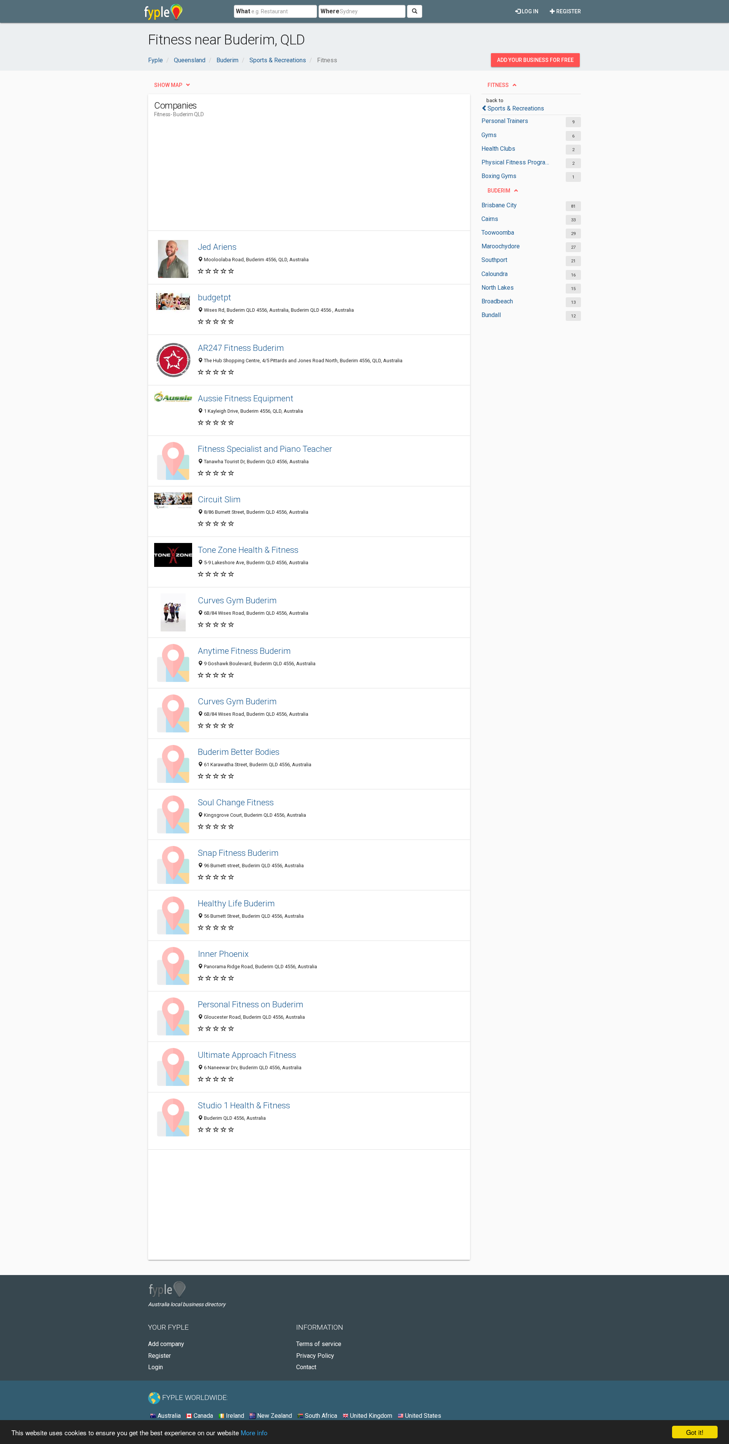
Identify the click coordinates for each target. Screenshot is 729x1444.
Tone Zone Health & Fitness (248, 550)
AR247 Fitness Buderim (241, 348)
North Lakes (497, 287)
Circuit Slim (219, 499)
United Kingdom (370, 1415)
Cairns (489, 219)
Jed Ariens (217, 247)
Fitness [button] (498, 85)
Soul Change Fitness (236, 802)
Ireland (234, 1415)
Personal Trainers (504, 121)
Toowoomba (497, 232)
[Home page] (163, 11)
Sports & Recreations (516, 108)
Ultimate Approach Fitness (247, 1055)
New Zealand (274, 1415)
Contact (306, 1367)
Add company (166, 1344)
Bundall (491, 315)
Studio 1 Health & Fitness (244, 1105)
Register (568, 11)
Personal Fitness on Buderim (250, 1004)
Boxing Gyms (498, 176)
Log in (529, 11)
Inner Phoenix (223, 954)
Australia (168, 1415)
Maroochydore (500, 246)
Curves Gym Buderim (237, 600)
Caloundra (494, 274)
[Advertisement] (292, 177)
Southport (494, 260)
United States (422, 1415)
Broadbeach (497, 301)
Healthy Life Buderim (236, 903)
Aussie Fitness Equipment (245, 398)
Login (155, 1367)
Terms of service (318, 1344)
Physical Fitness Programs (517, 162)
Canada (202, 1415)
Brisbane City (499, 205)
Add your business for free (535, 60)
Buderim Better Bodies (238, 752)
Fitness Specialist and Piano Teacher (265, 449)
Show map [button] (168, 85)
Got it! (695, 1432)
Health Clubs (498, 148)
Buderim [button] (499, 191)
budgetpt (214, 297)
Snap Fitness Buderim (238, 853)
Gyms (489, 135)
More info (254, 1432)
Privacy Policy (315, 1355)
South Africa (320, 1415)
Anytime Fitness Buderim (244, 651)
